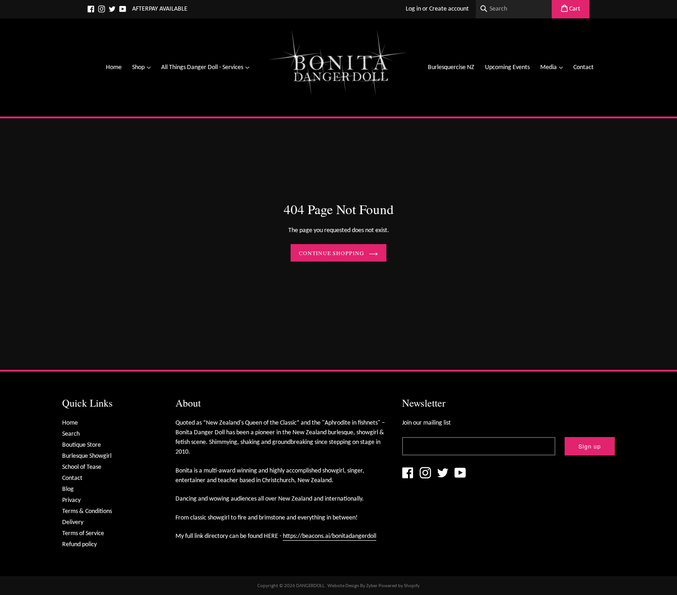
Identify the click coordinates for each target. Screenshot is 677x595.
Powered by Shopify (399, 586)
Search (71, 434)
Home (114, 67)
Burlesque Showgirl (86, 456)
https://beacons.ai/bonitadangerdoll (329, 536)
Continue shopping (331, 253)
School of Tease (81, 467)
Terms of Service (83, 533)
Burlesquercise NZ (451, 67)
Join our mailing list (426, 423)
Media (553, 67)
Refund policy (79, 544)
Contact (583, 67)
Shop (143, 67)
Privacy (71, 500)
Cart (574, 9)
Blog (68, 489)
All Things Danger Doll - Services (207, 67)
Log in (413, 9)
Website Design (343, 586)
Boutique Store (81, 445)
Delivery (72, 522)
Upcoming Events (507, 67)
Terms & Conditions (87, 511)
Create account (449, 9)
